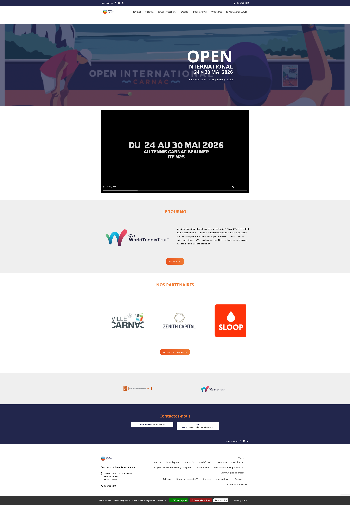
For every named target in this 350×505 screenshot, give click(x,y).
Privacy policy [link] (240, 500)
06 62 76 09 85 (159, 424)
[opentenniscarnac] (108, 12)
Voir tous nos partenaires (175, 352)
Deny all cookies (202, 500)
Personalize (221, 500)
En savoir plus (175, 261)
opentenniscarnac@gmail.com (201, 427)
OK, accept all (179, 500)
